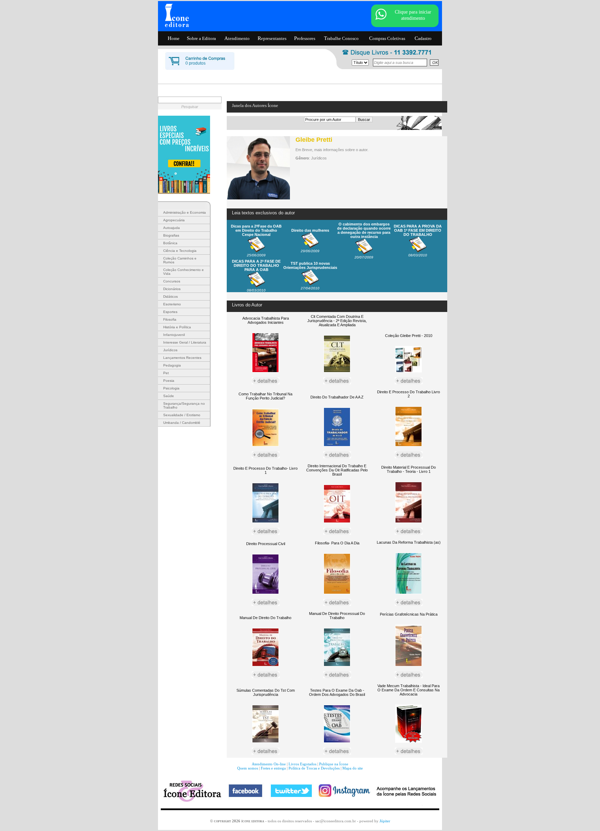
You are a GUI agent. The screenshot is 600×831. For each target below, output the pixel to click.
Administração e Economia (184, 212)
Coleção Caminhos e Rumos (180, 260)
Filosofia (169, 319)
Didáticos (170, 296)
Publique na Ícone (333, 764)
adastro (423, 38)
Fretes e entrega (273, 768)
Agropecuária (174, 220)
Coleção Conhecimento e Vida (183, 271)
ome (174, 38)
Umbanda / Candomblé (181, 423)
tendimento (237, 38)
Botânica (170, 243)
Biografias (171, 235)
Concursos (171, 281)
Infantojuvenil (174, 335)
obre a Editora (201, 38)
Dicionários (172, 289)
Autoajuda (171, 228)
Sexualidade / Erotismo (181, 415)
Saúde (168, 396)
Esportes (170, 312)
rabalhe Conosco (341, 38)
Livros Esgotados (302, 764)
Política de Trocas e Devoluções (314, 768)
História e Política (177, 327)
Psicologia (171, 388)
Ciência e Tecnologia (180, 251)
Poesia (168, 380)
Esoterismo (172, 304)
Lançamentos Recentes (182, 358)
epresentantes (272, 38)
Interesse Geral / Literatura (184, 342)
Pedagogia (172, 365)
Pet (166, 373)
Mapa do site (352, 768)
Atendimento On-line (269, 764)
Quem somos (247, 768)
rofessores (304, 38)
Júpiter (385, 821)
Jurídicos (170, 350)
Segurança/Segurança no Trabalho (184, 405)
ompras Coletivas (387, 38)
